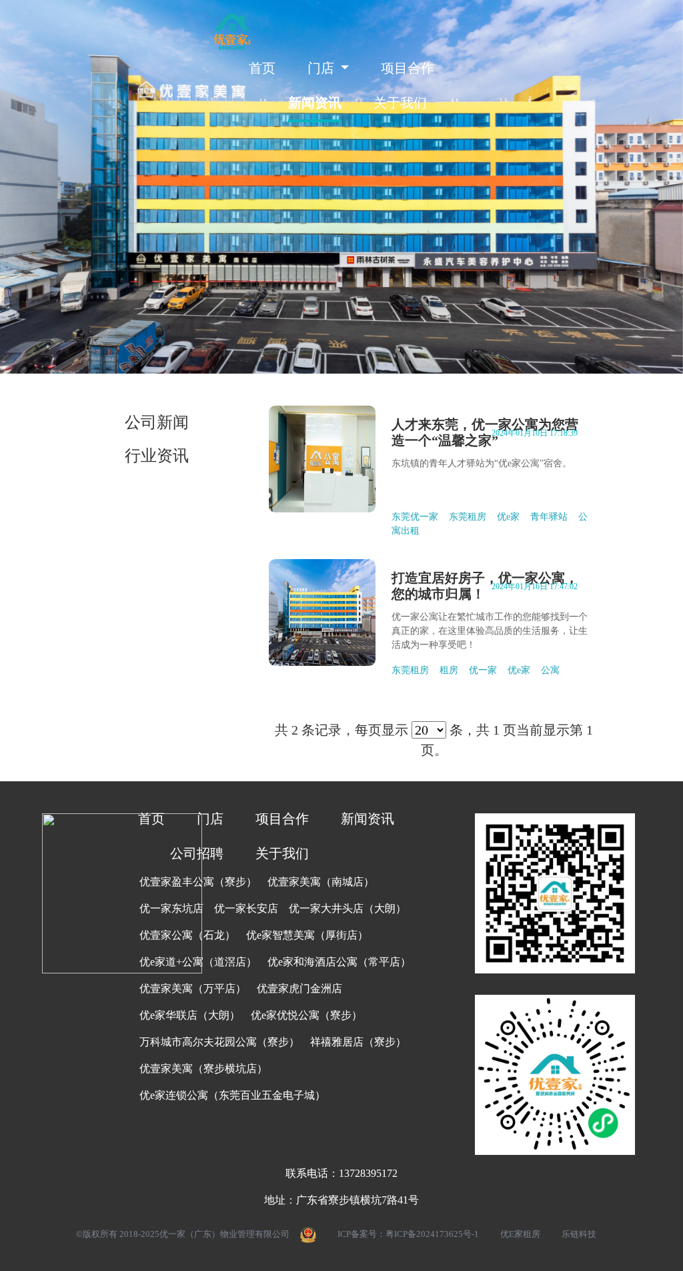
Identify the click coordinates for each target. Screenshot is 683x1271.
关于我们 (400, 102)
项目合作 (407, 68)
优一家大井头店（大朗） (347, 908)
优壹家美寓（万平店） (192, 988)
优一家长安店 (246, 908)
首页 (262, 68)
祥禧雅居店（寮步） (358, 1041)
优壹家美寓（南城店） (320, 881)
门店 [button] (322, 68)
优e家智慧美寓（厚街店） (307, 935)
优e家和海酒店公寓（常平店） (339, 961)
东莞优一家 (415, 517)
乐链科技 (579, 1234)
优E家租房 (520, 1234)
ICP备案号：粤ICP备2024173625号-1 (408, 1234)
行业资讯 (157, 455)
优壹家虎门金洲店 (299, 988)
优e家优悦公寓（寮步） (306, 1015)
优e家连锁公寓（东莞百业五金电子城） (232, 1095)
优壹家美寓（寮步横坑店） (203, 1068)
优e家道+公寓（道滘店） (198, 961)
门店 (210, 818)
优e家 (508, 517)
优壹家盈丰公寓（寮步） (198, 881)
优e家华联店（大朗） (189, 1015)
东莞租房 (467, 517)
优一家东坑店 (171, 908)
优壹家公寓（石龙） (187, 935)
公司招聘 (196, 853)
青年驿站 (549, 517)
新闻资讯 (315, 102)
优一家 (483, 670)
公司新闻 (157, 422)
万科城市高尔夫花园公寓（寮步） (219, 1041)
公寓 (550, 670)
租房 (449, 670)
